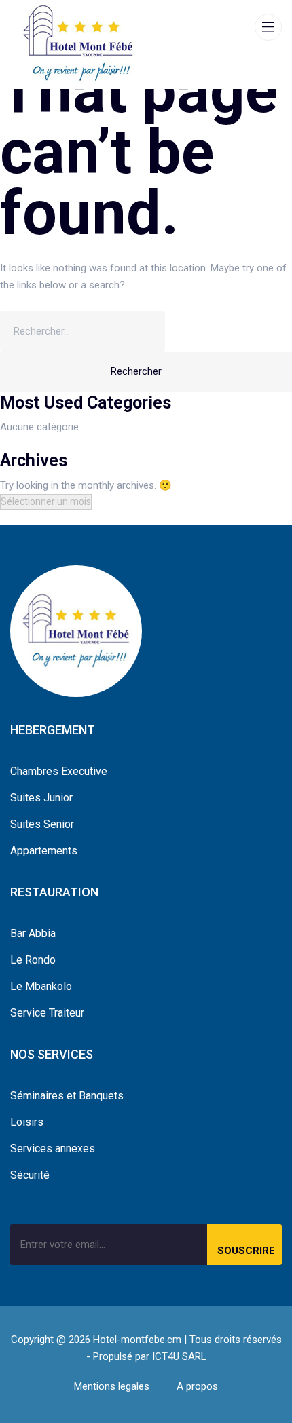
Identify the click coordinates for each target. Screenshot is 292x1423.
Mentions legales (111, 1386)
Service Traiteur (47, 1012)
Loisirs (26, 1122)
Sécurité (30, 1175)
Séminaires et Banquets (67, 1095)
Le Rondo (33, 959)
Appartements (43, 850)
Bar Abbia (33, 933)
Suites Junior (41, 797)
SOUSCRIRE (246, 1251)
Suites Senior (42, 824)
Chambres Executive (58, 771)
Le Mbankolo (41, 986)
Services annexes (52, 1148)
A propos (197, 1386)
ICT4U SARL (179, 1356)
